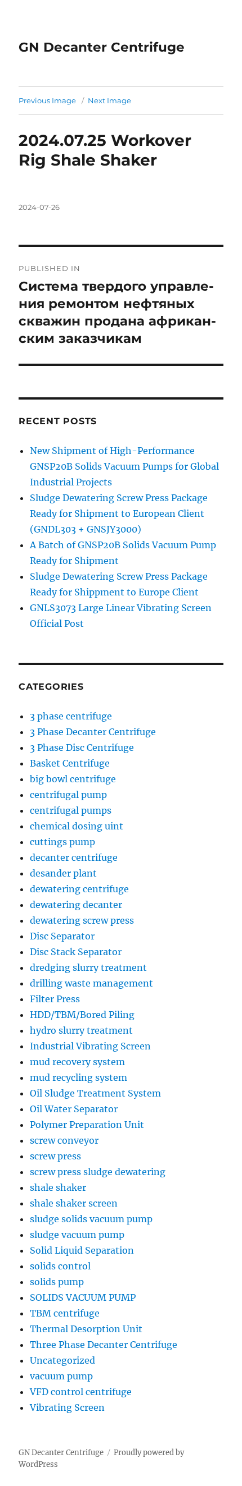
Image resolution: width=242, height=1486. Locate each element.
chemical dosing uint (76, 826)
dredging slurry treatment (88, 967)
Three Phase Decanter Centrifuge (103, 1344)
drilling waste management (91, 983)
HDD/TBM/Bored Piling (82, 1014)
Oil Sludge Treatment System (95, 1093)
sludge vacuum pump (77, 1234)
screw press (55, 1156)
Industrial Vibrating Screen (90, 1046)
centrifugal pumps (70, 810)
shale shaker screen (74, 1203)
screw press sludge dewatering (97, 1171)
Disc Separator (62, 936)
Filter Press (55, 999)
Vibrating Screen (67, 1407)
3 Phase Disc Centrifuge (82, 747)
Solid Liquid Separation (82, 1250)
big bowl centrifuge (73, 779)
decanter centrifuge (74, 857)
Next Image (109, 100)
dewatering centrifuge (79, 889)
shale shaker (58, 1187)
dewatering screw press (82, 920)
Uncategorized (62, 1360)
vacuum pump (61, 1376)
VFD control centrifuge (81, 1391)
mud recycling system (78, 1077)
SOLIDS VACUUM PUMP (83, 1297)
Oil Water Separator (74, 1108)
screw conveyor (64, 1140)
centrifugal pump (68, 794)
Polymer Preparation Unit (87, 1124)
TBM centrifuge (65, 1313)
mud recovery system (77, 1061)
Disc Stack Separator (76, 951)
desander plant (63, 873)
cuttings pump (62, 841)
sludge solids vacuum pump (91, 1218)
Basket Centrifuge (70, 763)
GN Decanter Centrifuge (102, 47)
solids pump (57, 1281)
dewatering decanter (76, 904)
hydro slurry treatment (81, 1030)
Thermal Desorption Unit (86, 1328)
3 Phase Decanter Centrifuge (93, 731)
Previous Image (47, 100)
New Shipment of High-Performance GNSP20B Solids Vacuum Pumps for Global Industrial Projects (124, 466)
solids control (60, 1266)
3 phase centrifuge (71, 716)
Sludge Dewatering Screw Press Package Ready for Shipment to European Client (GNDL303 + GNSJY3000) (119, 513)
